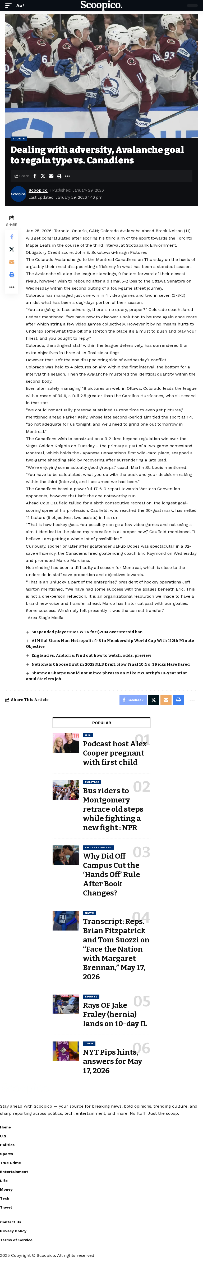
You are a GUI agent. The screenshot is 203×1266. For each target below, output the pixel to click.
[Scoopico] (101, 5)
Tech (89, 1043)
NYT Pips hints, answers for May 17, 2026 (112, 1061)
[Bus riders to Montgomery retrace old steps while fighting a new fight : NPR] (66, 790)
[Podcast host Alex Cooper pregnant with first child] (66, 743)
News (89, 912)
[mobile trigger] (9, 5)
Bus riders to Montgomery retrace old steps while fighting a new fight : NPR (113, 809)
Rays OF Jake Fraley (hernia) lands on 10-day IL (115, 1014)
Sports (18, 138)
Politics (92, 782)
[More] (67, 176)
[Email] (51, 176)
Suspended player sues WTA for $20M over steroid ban (87, 632)
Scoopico (38, 190)
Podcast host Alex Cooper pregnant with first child (115, 753)
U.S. (88, 735)
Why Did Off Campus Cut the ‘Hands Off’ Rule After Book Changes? (111, 874)
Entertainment (98, 847)
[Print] (59, 176)
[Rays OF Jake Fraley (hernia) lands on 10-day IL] (66, 1004)
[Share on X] (43, 176)
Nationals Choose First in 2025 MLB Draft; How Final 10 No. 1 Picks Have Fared (110, 664)
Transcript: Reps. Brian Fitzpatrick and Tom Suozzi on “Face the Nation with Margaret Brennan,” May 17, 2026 (116, 949)
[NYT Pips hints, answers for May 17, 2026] (66, 1051)
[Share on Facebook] (34, 176)
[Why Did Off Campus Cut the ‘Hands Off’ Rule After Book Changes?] (66, 855)
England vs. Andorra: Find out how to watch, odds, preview (91, 655)
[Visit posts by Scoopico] (18, 194)
